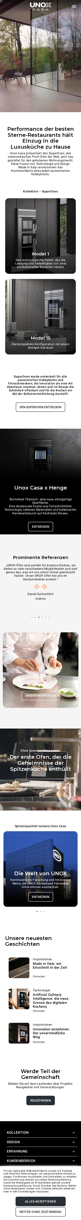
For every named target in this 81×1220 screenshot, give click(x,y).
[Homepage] (40, 6)
